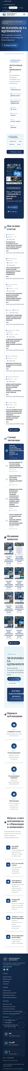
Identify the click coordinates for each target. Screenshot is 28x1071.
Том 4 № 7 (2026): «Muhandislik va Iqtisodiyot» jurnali (8, 634)
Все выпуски (13, 211)
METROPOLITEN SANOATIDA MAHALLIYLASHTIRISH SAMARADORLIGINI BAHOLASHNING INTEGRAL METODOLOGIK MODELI (14, 297)
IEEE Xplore (12, 144)
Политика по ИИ (7, 1004)
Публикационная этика (9, 995)
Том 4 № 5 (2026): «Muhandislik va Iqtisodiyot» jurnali (19, 584)
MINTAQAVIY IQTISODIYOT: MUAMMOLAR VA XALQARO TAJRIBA (14, 365)
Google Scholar (12, 141)
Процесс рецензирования (9, 997)
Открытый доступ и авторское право (12, 1011)
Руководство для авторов (9, 993)
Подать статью (11, 45)
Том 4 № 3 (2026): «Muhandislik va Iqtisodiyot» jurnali (8, 560)
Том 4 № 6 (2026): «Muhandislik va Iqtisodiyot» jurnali (8, 609)
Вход (21, 7)
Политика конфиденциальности (11, 1013)
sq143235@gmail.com (9, 4)
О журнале (6, 983)
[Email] (4, 969)
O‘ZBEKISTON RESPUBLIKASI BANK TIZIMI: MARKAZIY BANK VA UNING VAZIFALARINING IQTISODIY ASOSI (14, 343)
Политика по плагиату (9, 1009)
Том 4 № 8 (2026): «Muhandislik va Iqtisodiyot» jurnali (19, 634)
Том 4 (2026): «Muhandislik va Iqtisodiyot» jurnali (19, 559)
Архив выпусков (7, 979)
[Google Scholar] (7, 969)
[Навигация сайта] (24, 14)
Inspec (20, 141)
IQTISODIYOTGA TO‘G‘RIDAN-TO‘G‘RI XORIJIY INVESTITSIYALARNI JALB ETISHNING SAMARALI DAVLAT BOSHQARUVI (14, 245)
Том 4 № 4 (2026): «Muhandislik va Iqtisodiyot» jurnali (8, 584)
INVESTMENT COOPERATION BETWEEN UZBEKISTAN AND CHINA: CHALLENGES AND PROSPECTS (14, 318)
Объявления (6, 981)
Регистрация (7, 11)
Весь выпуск (13, 207)
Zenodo (19, 144)
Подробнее (13, 683)
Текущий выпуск (7, 976)
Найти (5, 7)
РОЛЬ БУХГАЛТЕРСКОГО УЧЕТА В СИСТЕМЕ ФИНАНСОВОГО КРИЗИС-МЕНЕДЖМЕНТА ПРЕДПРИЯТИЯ (13, 271)
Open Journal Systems (17, 1068)
